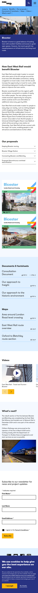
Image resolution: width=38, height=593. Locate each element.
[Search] (29, 3)
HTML (32, 275)
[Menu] (35, 3)
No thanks (23, 586)
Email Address (8, 518)
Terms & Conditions (21, 530)
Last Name (6, 506)
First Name (6, 494)
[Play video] (17, 373)
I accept (9, 586)
